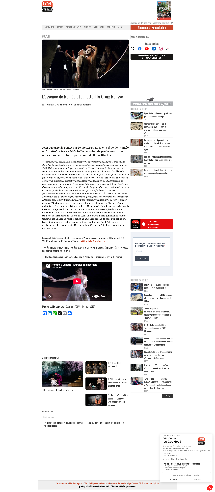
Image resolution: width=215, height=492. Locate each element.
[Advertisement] (85, 126)
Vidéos (120, 27)
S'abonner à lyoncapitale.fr (152, 27)
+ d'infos (167, 396)
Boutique (165, 22)
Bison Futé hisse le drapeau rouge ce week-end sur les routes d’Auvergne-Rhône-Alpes (158, 355)
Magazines (157, 22)
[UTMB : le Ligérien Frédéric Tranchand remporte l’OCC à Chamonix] (137, 327)
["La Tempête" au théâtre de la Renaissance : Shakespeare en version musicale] (96, 405)
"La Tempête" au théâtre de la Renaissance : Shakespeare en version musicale (118, 400)
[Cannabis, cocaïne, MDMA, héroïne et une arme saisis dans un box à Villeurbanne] (137, 297)
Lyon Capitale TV (134, 483)
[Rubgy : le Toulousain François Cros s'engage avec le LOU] (137, 287)
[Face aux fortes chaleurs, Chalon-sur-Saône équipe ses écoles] (137, 173)
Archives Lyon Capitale (150, 483)
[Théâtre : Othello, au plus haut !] (96, 372)
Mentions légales (75, 483)
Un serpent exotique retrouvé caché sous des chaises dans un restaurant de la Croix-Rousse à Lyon (157, 145)
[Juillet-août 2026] (164, 10)
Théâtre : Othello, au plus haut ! (116, 364)
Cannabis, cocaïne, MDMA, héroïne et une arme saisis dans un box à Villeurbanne (158, 298)
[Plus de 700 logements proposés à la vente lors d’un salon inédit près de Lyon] (137, 159)
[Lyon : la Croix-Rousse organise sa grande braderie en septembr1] (137, 116)
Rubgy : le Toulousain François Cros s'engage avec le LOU (156, 286)
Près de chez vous (73, 27)
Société (60, 27)
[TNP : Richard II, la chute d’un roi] (62, 386)
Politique (111, 27)
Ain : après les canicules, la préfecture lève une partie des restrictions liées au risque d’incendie (156, 128)
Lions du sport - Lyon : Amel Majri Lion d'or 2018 (106, 422)
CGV (85, 483)
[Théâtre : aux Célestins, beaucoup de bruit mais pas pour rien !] (96, 389)
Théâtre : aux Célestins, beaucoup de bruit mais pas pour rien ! (118, 382)
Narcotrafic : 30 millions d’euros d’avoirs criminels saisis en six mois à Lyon (157, 368)
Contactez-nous (62, 483)
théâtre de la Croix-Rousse (92, 241)
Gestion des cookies (119, 483)
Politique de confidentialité (99, 483)
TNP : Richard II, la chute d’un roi (57, 390)
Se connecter (135, 22)
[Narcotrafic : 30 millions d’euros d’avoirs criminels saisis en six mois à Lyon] (137, 368)
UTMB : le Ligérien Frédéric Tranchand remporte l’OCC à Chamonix (155, 328)
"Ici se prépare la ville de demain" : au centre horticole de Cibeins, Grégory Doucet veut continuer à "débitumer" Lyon (158, 313)
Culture (87, 27)
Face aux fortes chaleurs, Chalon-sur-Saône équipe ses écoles (158, 172)
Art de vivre (99, 27)
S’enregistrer (146, 22)
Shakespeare (48, 417)
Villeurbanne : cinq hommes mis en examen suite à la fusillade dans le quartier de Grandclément (158, 341)
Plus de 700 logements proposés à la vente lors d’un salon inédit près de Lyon (158, 159)
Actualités (49, 27)
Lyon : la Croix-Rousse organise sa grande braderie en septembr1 (158, 115)
